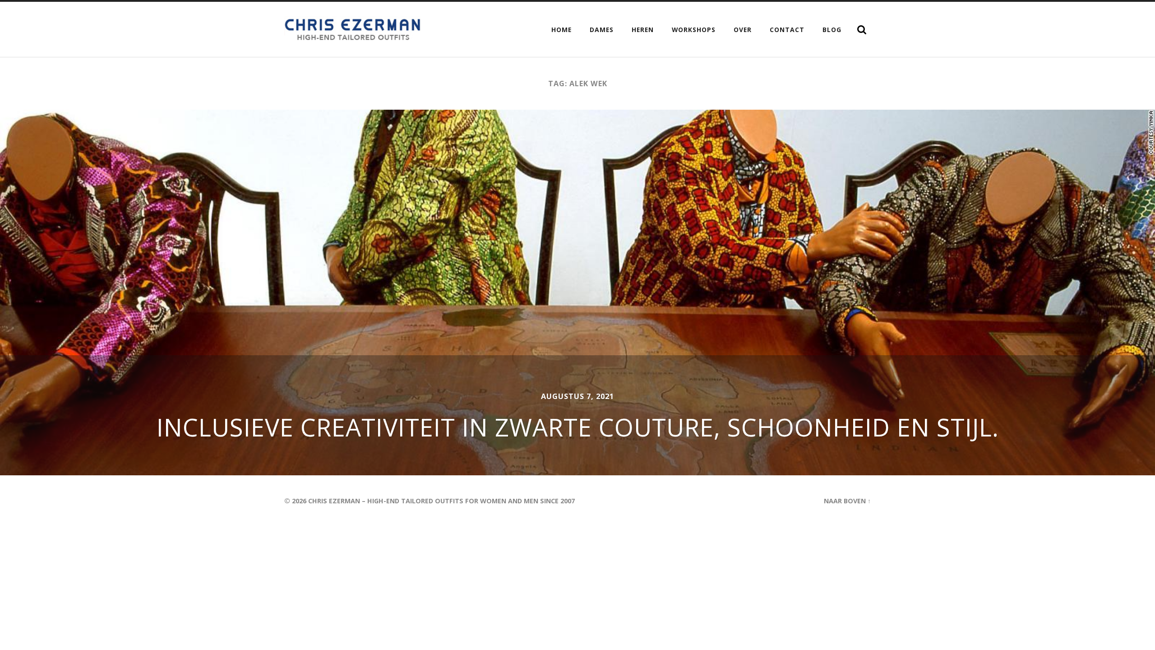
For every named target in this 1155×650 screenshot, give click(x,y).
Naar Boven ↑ (847, 501)
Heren (643, 29)
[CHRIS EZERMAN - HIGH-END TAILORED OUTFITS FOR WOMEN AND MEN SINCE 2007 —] (353, 29)
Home (561, 29)
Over (743, 29)
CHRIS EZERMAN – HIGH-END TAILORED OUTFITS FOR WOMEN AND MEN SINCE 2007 (441, 501)
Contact (787, 29)
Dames (602, 29)
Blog (831, 29)
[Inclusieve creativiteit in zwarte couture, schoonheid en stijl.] (577, 292)
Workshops (694, 29)
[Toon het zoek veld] (862, 30)
